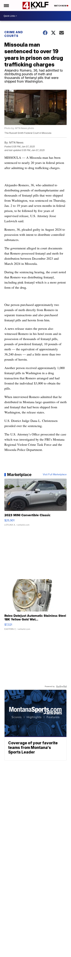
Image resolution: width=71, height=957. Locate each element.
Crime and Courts (13, 34)
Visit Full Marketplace (55, 474)
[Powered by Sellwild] (61, 686)
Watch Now (60, 6)
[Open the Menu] (6, 5)
